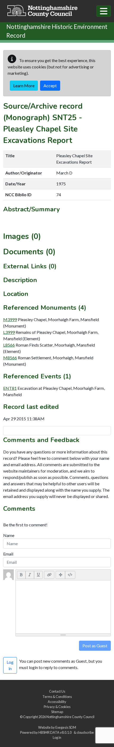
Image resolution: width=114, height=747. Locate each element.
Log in (57, 737)
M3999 (10, 319)
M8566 (10, 357)
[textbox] (63, 607)
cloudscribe (85, 732)
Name (8, 535)
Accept (50, 85)
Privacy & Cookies (57, 707)
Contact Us (57, 691)
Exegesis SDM (65, 727)
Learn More (23, 85)
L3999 (9, 332)
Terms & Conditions (57, 696)
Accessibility (57, 702)
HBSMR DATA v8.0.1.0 (55, 732)
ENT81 (10, 388)
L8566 (9, 344)
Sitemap (57, 712)
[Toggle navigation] (104, 11)
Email (8, 553)
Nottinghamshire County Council (70, 717)
